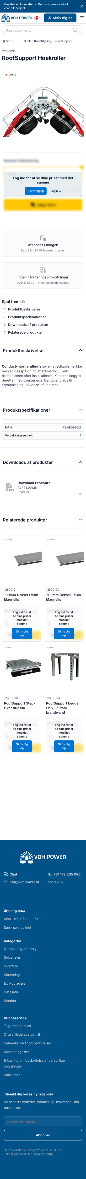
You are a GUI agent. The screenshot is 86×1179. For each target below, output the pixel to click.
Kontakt (56, 882)
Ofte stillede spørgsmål (22, 1034)
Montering (12, 975)
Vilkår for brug (43, 1154)
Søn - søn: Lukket (17, 927)
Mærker (10, 1001)
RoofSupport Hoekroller (63, 41)
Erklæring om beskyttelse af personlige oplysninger (34, 1063)
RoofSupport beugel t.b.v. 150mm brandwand (62, 708)
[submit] (76, 30)
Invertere (11, 966)
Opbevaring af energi (20, 949)
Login (55, 191)
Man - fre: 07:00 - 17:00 (23, 919)
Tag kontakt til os (17, 1026)
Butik (27, 41)
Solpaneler (12, 957)
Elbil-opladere (14, 983)
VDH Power (7, 41)
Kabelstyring (42, 41)
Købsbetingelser (16, 1052)
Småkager (12, 1075)
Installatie (11, 992)
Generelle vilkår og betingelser (27, 1043)
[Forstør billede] (43, 111)
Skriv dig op (63, 18)
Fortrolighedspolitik (17, 1154)
